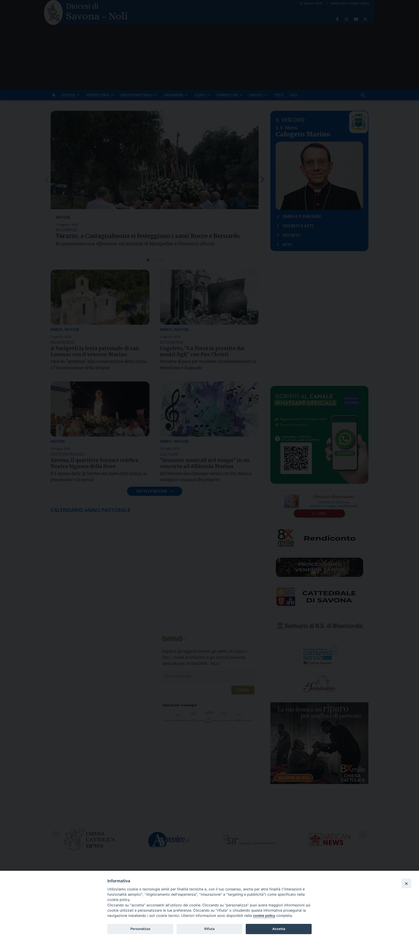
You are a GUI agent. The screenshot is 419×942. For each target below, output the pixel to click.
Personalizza (140, 929)
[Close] (406, 883)
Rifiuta (209, 929)
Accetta (278, 929)
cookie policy (264, 915)
